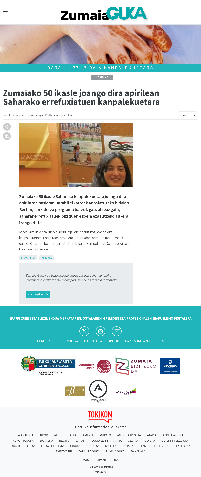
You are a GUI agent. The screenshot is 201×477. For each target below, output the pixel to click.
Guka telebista (52, 446)
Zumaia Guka (115, 451)
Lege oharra (69, 341)
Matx (86, 460)
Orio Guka (182, 446)
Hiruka (75, 446)
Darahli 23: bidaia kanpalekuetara (100, 68)
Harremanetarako (138, 341)
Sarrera (102, 77)
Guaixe (16, 446)
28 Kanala (138, 451)
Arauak (113, 341)
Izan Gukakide (38, 294)
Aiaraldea (25, 435)
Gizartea (28, 257)
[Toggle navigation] (5, 13)
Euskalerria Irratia (106, 440)
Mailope (111, 446)
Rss (161, 341)
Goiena (149, 440)
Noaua (128, 446)
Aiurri (58, 435)
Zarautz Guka (89, 451)
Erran (80, 440)
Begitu (64, 440)
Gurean (101, 460)
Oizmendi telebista (154, 446)
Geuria (133, 440)
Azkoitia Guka (23, 440)
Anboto (105, 435)
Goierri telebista (174, 440)
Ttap (115, 460)
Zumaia (46, 257)
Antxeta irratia (129, 435)
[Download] (7, 136)
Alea (73, 435)
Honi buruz (45, 341)
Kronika (93, 446)
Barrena (46, 440)
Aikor (43, 435)
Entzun (185, 115)
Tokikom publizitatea (100, 466)
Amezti (88, 435)
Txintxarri (64, 451)
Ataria (151, 435)
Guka (31, 446)
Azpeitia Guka (173, 435)
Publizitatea (93, 341)
